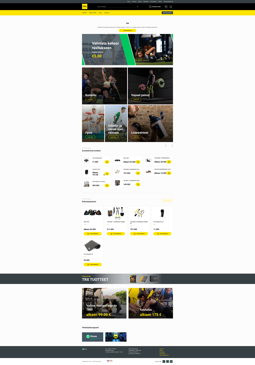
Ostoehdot (145, 1)
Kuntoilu (90, 95)
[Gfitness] (92, 341)
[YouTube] (171, 361)
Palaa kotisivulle (127, 30)
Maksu (139, 1)
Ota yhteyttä (153, 1)
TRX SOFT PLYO (96, 169)
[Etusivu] (84, 349)
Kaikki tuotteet (167, 200)
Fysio (88, 132)
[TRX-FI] (84, 7)
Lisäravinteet (139, 132)
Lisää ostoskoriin (94, 233)
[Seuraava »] (172, 145)
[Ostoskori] (170, 6)
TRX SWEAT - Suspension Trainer (116, 221)
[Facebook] (164, 361)
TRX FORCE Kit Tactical (98, 181)
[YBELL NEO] (92, 213)
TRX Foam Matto (88, 254)
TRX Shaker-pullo (158, 221)
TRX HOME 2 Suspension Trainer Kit (133, 169)
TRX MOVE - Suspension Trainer (132, 180)
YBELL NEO (126, 158)
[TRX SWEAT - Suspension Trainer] (115, 213)
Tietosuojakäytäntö (168, 1)
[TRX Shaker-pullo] (162, 213)
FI (166, 6)
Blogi (128, 1)
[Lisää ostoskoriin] (107, 162)
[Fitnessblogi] (116, 341)
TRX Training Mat (97, 158)
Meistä (160, 1)
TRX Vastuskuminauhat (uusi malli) (164, 169)
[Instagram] (167, 361)
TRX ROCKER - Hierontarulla (162, 158)
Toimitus (134, 1)
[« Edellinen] (165, 145)
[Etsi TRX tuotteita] (138, 6)
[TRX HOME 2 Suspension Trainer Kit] (139, 213)
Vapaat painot (140, 95)
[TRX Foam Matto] (92, 245)
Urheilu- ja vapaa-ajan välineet (115, 129)
